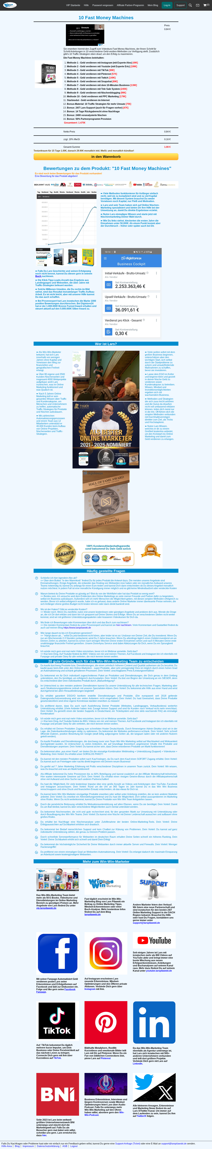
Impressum (28, 1146)
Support (181, 5)
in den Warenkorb (106, 157)
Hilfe (86, 5)
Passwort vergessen (102, 5)
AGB (64, 1146)
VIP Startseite (73, 5)
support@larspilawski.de (174, 1143)
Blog (17, 1146)
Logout (73, 1146)
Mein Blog (153, 5)
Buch (38, 276)
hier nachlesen (123, 625)
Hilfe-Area (6, 1146)
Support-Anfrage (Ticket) (127, 1143)
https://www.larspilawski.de (77, 627)
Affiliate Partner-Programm (130, 5)
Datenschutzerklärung (48, 1146)
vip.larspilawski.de (46, 908)
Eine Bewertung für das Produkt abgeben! (56, 176)
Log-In (167, 5)
